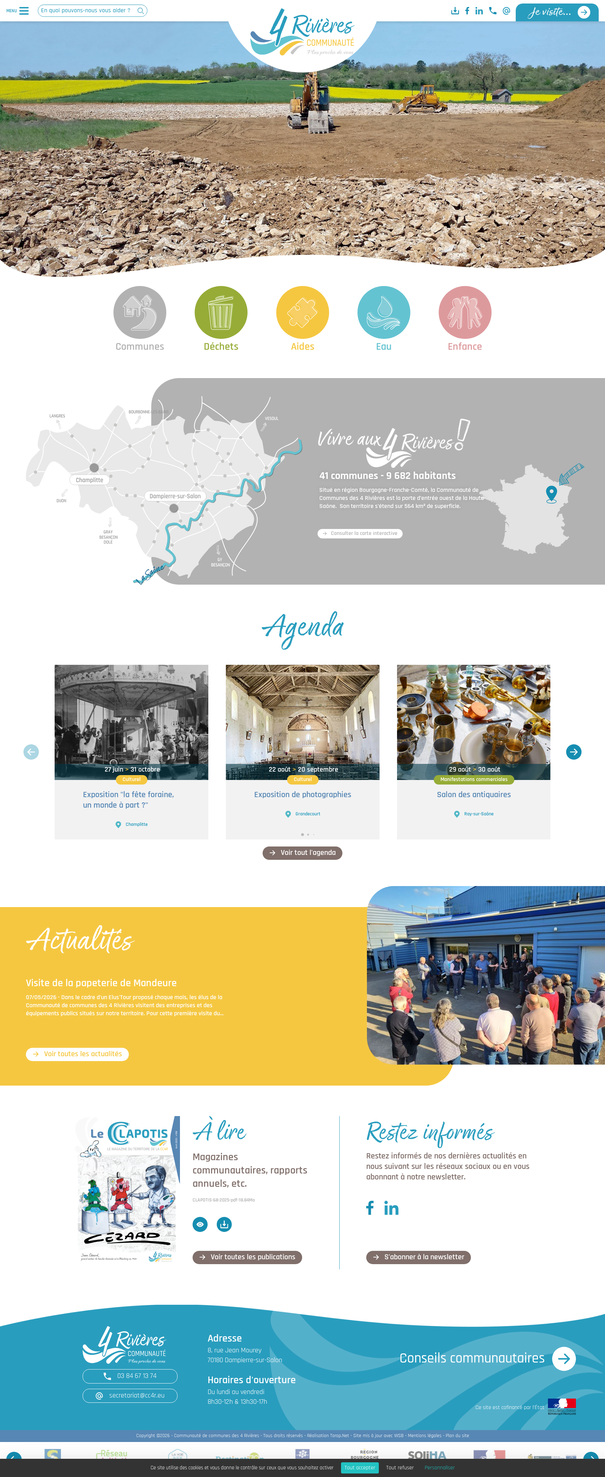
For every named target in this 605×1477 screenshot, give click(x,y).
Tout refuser (400, 1468)
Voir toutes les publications (253, 1257)
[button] (574, 752)
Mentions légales (424, 1435)
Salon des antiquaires (474, 795)
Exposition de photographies (302, 795)
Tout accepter (360, 1468)
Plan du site (457, 1435)
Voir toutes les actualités (83, 1054)
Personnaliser (440, 1468)
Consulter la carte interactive (364, 533)
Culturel (132, 779)
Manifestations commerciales (474, 779)
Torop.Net (339, 1435)
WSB (399, 1435)
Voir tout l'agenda (308, 853)
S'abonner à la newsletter (424, 1257)
